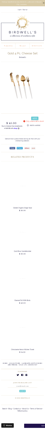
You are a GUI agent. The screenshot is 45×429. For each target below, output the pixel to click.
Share (12, 148)
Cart (22, 45)
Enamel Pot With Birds (22, 300)
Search (4, 409)
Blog (10, 409)
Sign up (25, 9)
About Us (25, 409)
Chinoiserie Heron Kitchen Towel (22, 349)
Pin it (27, 148)
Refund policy (23, 411)
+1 (34, 148)
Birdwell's (22, 57)
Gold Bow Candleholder (22, 251)
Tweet (20, 148)
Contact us (17, 409)
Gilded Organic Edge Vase (22, 208)
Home (5, 363)
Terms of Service (36, 409)
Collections (14, 363)
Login (19, 9)
